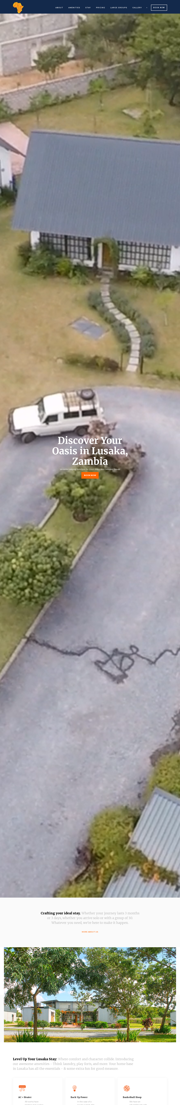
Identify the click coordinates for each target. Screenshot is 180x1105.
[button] (87, 1039)
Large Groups (118, 8)
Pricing (100, 8)
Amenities (74, 8)
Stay (88, 8)
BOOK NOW (90, 475)
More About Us (90, 932)
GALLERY (137, 8)
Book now (159, 8)
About (59, 8)
